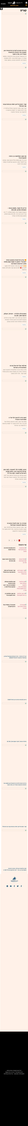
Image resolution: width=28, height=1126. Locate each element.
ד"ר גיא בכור (19, 2)
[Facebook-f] (21, 886)
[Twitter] (17, 886)
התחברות (3, 3)
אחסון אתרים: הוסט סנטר (19, 1073)
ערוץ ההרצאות (14, 5)
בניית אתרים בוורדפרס (8, 1073)
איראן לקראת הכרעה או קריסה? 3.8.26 (17, 699)
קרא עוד (24, 63)
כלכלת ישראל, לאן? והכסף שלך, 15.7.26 (16, 741)
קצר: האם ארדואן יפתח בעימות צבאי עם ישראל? (14, 826)
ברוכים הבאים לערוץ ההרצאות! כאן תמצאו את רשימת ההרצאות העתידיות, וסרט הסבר (15, 52)
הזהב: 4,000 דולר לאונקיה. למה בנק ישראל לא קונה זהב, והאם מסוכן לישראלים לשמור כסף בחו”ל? (15, 471)
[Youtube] (10, 886)
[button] (1, 8)
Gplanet (10, 2)
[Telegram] (7, 886)
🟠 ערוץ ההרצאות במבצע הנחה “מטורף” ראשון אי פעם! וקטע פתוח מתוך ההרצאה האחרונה (15, 261)
